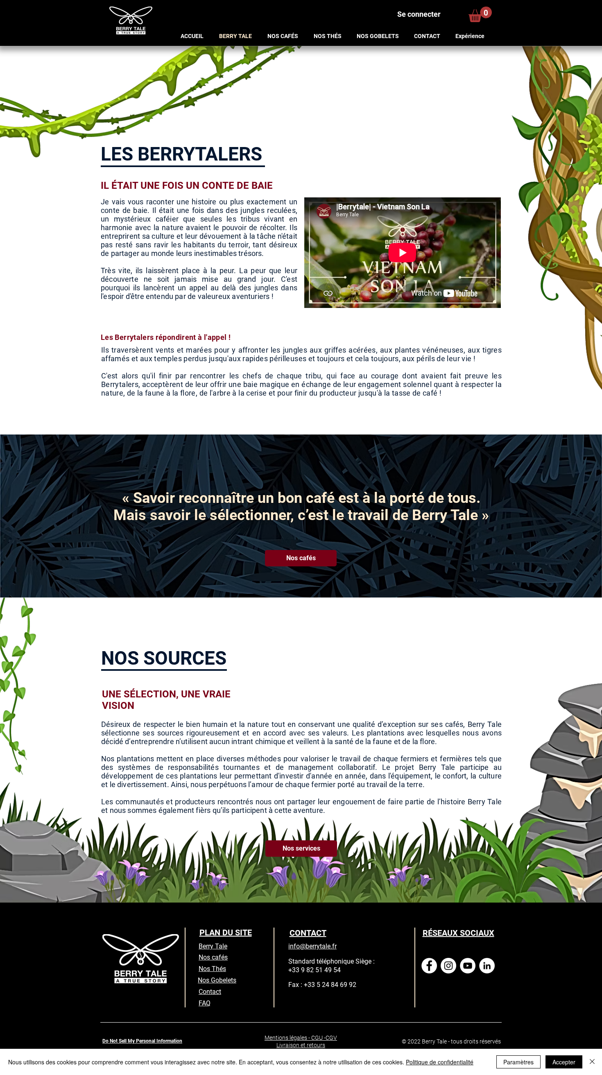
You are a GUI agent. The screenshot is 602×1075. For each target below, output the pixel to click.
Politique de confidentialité (439, 1062)
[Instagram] (448, 965)
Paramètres (518, 1062)
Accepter (563, 1062)
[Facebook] (429, 965)
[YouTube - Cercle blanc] (467, 965)
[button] (480, 14)
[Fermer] (592, 1061)
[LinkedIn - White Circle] (487, 965)
